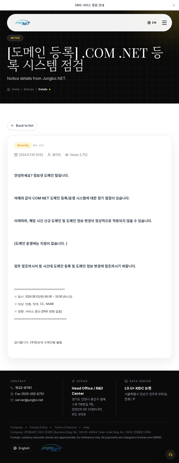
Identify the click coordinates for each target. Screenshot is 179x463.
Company (16, 427)
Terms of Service (65, 427)
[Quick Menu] (170, 454)
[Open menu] (164, 23)
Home (16, 89)
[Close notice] (174, 5)
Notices (29, 89)
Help (86, 427)
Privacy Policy (39, 427)
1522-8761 (23, 388)
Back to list (24, 125)
